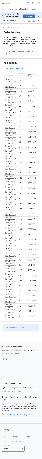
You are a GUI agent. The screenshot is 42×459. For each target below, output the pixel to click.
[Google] (6, 429)
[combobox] (11, 20)
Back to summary (12, 27)
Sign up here (6, 359)
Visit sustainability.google (11, 391)
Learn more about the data (15, 328)
